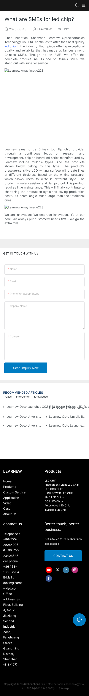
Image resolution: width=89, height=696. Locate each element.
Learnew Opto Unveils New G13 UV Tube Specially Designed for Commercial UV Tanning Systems (24, 425)
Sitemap (63, 688)
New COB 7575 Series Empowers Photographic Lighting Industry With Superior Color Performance (67, 407)
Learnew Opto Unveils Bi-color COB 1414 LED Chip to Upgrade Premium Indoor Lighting (67, 416)
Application (11, 497)
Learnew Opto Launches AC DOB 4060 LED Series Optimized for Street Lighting (67, 425)
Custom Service (14, 492)
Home (7, 481)
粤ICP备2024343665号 (40, 688)
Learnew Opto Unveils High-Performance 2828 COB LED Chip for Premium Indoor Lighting (24, 416)
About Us (9, 514)
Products (9, 486)
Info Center (23, 396)
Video (7, 503)
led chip (10, 46)
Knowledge (41, 396)
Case (8, 396)
